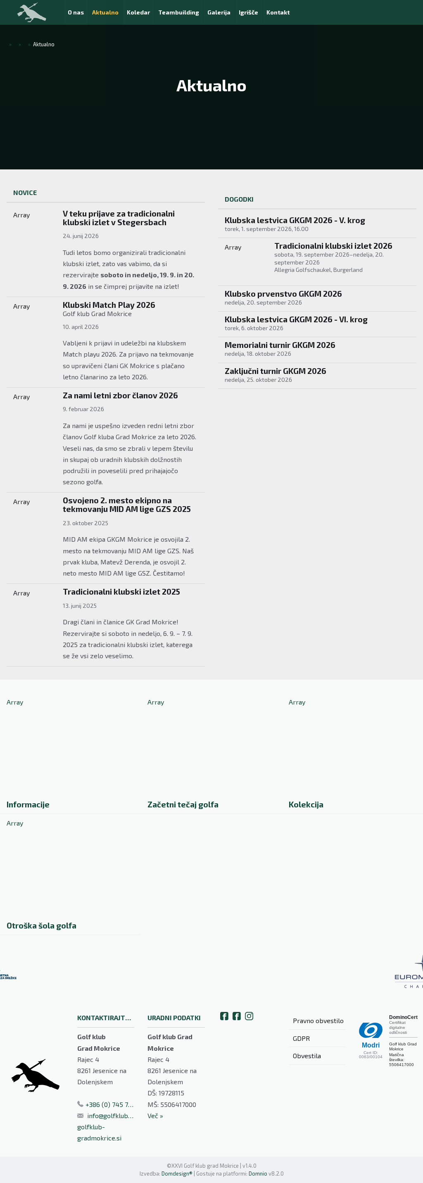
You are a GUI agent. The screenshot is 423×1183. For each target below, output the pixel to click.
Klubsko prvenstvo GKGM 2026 (283, 293)
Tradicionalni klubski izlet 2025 (121, 591)
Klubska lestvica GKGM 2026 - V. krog (295, 220)
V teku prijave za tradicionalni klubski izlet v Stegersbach (119, 218)
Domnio (258, 1173)
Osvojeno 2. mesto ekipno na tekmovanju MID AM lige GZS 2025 (127, 504)
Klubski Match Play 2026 (109, 304)
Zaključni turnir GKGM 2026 (275, 371)
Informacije (28, 804)
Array (21, 215)
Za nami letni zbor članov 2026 (120, 395)
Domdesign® (177, 1173)
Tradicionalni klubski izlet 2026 (333, 245)
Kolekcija (306, 804)
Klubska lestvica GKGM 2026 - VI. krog (296, 319)
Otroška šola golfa (41, 925)
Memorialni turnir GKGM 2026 (280, 345)
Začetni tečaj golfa (183, 804)
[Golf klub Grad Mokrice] (32, 12)
